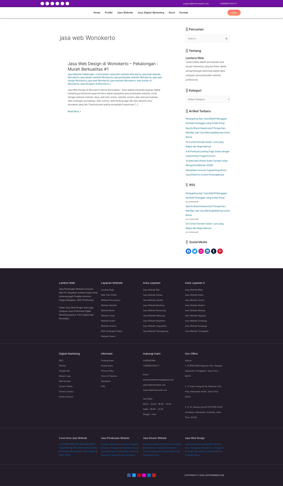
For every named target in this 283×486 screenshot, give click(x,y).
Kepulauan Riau (151, 455)
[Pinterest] (220, 251)
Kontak (184, 12)
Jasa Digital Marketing (151, 12)
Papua (196, 451)
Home (97, 12)
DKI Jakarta (79, 447)
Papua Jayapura (127, 455)
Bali (68, 444)
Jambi (63, 451)
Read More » (74, 111)
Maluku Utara (212, 444)
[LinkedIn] (207, 251)
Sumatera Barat (109, 451)
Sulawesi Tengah (128, 444)
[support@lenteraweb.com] (212, 3)
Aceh (61, 444)
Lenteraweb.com (214, 475)
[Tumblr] (213, 251)
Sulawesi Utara (129, 448)
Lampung (189, 444)
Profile (109, 12)
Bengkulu (86, 444)
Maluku (200, 444)
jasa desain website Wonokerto (96, 77)
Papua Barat (207, 451)
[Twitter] (194, 251)
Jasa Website (125, 12)
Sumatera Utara (109, 455)
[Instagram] (201, 251)
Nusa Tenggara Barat (195, 448)
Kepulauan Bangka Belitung (164, 451)
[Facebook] (188, 251)
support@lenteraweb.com (196, 3)
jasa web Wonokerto (98, 80)
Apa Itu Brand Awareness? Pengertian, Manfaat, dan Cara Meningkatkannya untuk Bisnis (208, 132)
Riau (217, 451)
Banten (75, 444)
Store (172, 12)
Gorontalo (92, 447)
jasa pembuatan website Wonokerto (133, 77)
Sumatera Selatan (128, 451)
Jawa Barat (74, 451)
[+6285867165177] (241, 3)
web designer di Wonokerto (94, 83)
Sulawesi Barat (192, 455)
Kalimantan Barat (151, 444)
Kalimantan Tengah (154, 448)
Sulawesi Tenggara (110, 448)
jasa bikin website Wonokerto (126, 74)
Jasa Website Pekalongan (81, 74)
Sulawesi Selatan (109, 444)
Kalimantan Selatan (172, 444)
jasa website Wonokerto (123, 80)
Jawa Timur (65, 455)
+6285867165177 (228, 3)
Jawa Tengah (89, 451)
